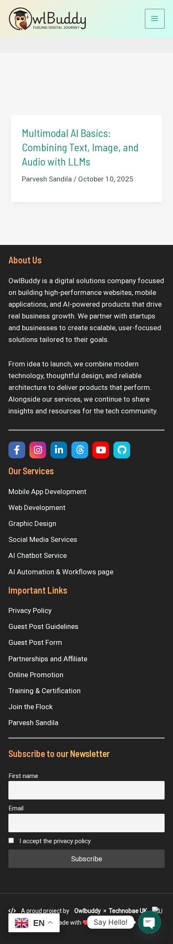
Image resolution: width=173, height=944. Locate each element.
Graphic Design (32, 523)
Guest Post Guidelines (43, 626)
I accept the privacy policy (54, 841)
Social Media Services (42, 539)
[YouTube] (100, 450)
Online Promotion (35, 675)
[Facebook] (16, 450)
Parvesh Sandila (33, 722)
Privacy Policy (30, 610)
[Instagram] (37, 450)
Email (16, 808)
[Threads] (79, 450)
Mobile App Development (47, 491)
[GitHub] (121, 450)
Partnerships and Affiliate (47, 659)
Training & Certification (44, 690)
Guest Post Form (35, 642)
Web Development (37, 507)
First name (23, 776)
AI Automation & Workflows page (60, 572)
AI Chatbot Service (37, 555)
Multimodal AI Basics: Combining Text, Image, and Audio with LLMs (80, 147)
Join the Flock (30, 706)
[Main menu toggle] (155, 19)
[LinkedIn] (58, 450)
